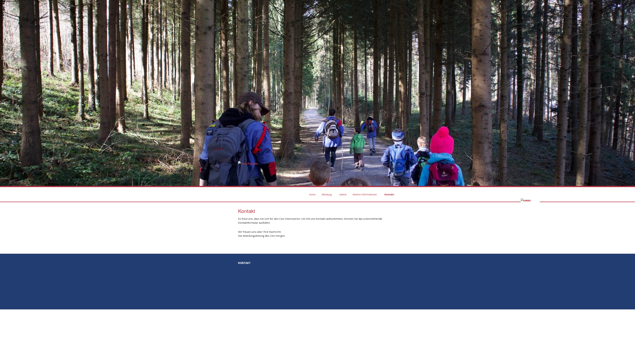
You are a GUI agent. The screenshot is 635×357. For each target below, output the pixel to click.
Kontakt (389, 194)
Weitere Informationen (365, 194)
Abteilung (327, 194)
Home (312, 194)
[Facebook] (376, 291)
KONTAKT (244, 263)
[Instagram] (391, 291)
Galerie (343, 194)
